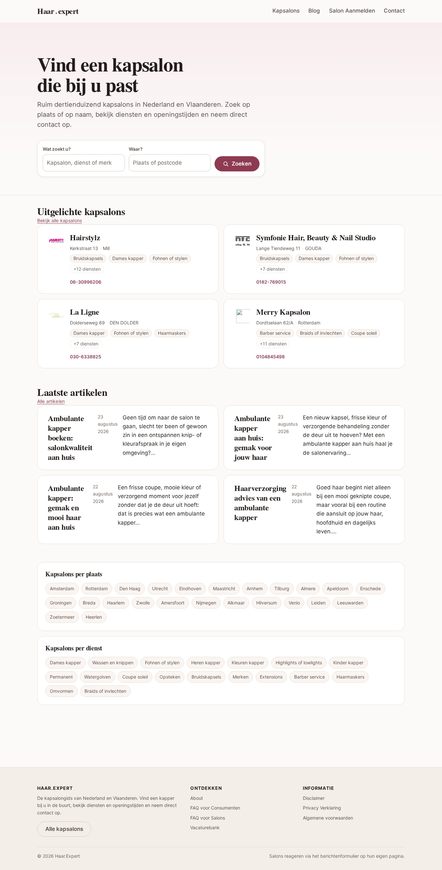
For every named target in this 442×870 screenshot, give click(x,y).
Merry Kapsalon (283, 311)
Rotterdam (96, 588)
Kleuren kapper (248, 662)
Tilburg (281, 588)
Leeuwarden (350, 602)
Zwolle (143, 602)
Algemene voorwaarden (328, 818)
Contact (394, 10)
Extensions (271, 677)
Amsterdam (62, 588)
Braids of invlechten (105, 691)
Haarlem (116, 602)
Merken (241, 677)
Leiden (318, 602)
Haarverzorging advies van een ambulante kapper (260, 502)
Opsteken (170, 677)
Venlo (294, 602)
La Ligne (84, 311)
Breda (89, 602)
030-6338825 (85, 356)
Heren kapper (205, 662)
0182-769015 (271, 282)
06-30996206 (85, 282)
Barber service (309, 677)
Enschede (370, 588)
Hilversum (266, 602)
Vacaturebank (205, 827)
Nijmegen (206, 602)
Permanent (61, 677)
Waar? (136, 149)
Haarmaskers (350, 677)
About (196, 798)
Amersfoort (172, 602)
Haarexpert (58, 10)
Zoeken (241, 163)
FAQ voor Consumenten (215, 807)
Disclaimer (314, 798)
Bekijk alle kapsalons (59, 220)
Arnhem (255, 588)
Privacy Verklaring (322, 807)
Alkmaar (236, 602)
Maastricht (224, 588)
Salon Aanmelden (352, 10)
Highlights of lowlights (299, 662)
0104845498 (270, 356)
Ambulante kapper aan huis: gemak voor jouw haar (253, 437)
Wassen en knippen (112, 662)
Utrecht (160, 588)
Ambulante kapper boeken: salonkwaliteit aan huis (70, 437)
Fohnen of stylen (162, 662)
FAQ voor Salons (207, 818)
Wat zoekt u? (57, 149)
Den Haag (129, 588)
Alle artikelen (51, 401)
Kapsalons (286, 10)
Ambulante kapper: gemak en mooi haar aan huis (66, 507)
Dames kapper (65, 662)
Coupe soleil (135, 677)
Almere (308, 588)
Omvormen (61, 691)
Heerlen (94, 617)
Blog (314, 10)
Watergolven (97, 677)
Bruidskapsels (206, 677)
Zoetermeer (62, 617)
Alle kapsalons (64, 829)
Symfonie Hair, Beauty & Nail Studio (316, 237)
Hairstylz (85, 237)
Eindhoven (190, 588)
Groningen (61, 602)
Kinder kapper (348, 662)
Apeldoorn (337, 588)
